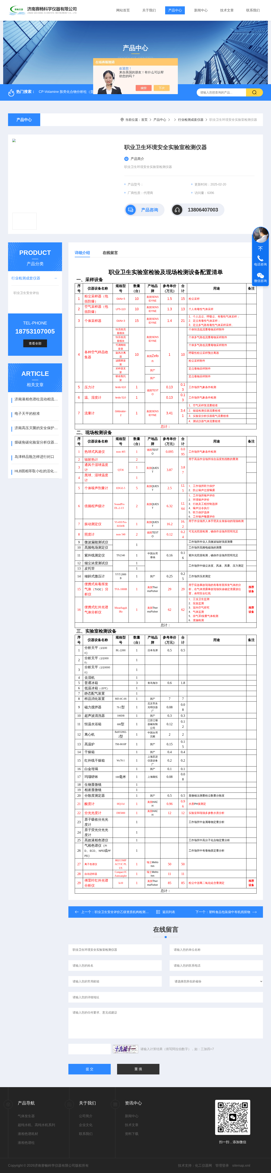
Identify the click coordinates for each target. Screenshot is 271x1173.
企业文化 (86, 1125)
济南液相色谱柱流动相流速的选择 (37, 399)
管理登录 (222, 1165)
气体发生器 (26, 1116)
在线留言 (110, 253)
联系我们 (253, 10)
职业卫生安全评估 (26, 293)
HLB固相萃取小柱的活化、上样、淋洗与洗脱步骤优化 (37, 471)
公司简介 (86, 1116)
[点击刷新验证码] (125, 1049)
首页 (144, 119)
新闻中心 (201, 10)
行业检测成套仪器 (190, 119)
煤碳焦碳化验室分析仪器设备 (37, 442)
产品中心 (175, 10)
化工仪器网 (203, 1165)
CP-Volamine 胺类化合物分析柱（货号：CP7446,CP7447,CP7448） (91, 91)
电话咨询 (260, 264)
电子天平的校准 (27, 414)
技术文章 (227, 10)
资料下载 (131, 1134)
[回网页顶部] (260, 248)
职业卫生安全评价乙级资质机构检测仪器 (123, 912)
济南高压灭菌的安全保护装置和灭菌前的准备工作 (37, 428)
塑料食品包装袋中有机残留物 (229, 912)
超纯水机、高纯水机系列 (36, 1125)
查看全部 (35, 343)
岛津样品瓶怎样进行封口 (34, 457)
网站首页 (123, 10)
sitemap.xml (241, 1165)
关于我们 (149, 10)
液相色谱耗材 (28, 1134)
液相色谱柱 (26, 1142)
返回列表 (168, 912)
